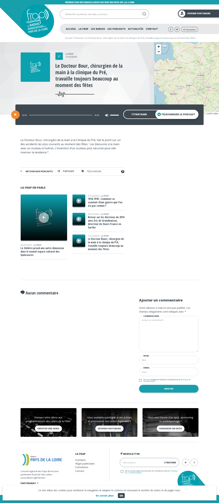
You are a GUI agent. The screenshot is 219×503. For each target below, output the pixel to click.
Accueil (71, 28)
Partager (140, 114)
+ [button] (159, 46)
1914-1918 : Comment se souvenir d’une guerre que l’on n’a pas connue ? (105, 202)
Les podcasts (116, 28)
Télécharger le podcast (178, 114)
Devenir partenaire (109, 428)
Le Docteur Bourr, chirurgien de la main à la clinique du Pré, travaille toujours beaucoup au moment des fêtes (106, 244)
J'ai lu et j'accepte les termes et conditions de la (166, 380)
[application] (109, 114)
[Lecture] (15, 114)
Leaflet (209, 113)
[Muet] (106, 115)
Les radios (98, 28)
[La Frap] (59, 59)
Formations (81, 467)
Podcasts (78, 37)
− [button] (159, 52)
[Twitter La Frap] (177, 29)
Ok (121, 495)
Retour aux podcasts (39, 171)
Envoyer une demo (48, 428)
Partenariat (29, 483)
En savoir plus (105, 495)
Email (146, 367)
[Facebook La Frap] (170, 29)
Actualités (135, 28)
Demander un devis (170, 428)
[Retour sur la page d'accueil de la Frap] (37, 21)
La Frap (83, 28)
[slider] (115, 115)
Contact (152, 28)
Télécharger (94, 171)
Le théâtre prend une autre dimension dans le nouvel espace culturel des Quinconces (42, 251)
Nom (146, 355)
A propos (80, 459)
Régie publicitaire (85, 463)
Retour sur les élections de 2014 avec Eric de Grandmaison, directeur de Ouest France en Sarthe (106, 222)
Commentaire (151, 316)
